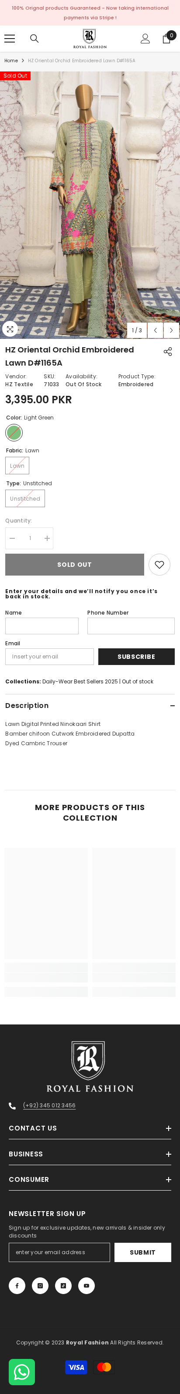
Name (13, 612)
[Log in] (145, 38)
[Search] (34, 38)
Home (11, 60)
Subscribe (136, 656)
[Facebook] (17, 1285)
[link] (46, 977)
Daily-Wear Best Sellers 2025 (80, 681)
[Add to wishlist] (159, 565)
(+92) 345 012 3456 (49, 1105)
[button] (155, 330)
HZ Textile (19, 384)
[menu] (9, 38)
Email (12, 643)
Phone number (107, 612)
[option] (90, 205)
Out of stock (137, 681)
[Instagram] (40, 1285)
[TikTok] (63, 1285)
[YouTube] (86, 1285)
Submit (143, 1252)
